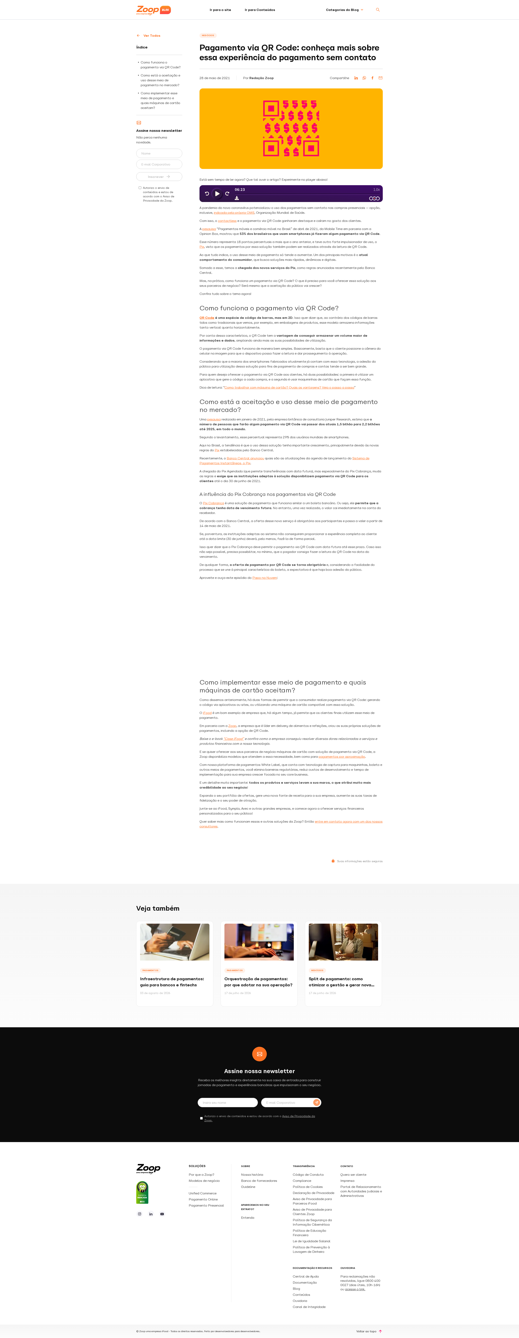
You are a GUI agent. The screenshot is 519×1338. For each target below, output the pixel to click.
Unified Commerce (203, 1193)
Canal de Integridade (309, 1307)
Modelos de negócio (204, 1181)
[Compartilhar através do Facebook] (372, 78)
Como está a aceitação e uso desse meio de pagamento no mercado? (161, 80)
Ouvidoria (300, 1301)
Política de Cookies (308, 1187)
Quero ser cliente (353, 1174)
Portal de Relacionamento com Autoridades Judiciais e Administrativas (361, 1191)
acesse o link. (355, 1289)
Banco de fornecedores (259, 1181)
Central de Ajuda (306, 1276)
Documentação (305, 1282)
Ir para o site (220, 10)
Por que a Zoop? (201, 1174)
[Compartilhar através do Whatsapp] (364, 78)
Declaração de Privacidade (313, 1193)
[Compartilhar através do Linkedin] (356, 78)
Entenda (247, 1217)
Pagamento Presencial (207, 1205)
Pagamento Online (204, 1199)
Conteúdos (301, 1295)
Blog (296, 1288)
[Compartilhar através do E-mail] (380, 78)
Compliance (302, 1181)
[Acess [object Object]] (139, 1214)
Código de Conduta (308, 1174)
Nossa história (252, 1174)
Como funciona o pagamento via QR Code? (161, 64)
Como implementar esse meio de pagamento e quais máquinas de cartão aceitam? (160, 100)
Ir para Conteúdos (260, 10)
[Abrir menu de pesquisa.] (378, 10)
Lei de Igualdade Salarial (311, 1241)
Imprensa (347, 1181)
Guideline (248, 1187)
